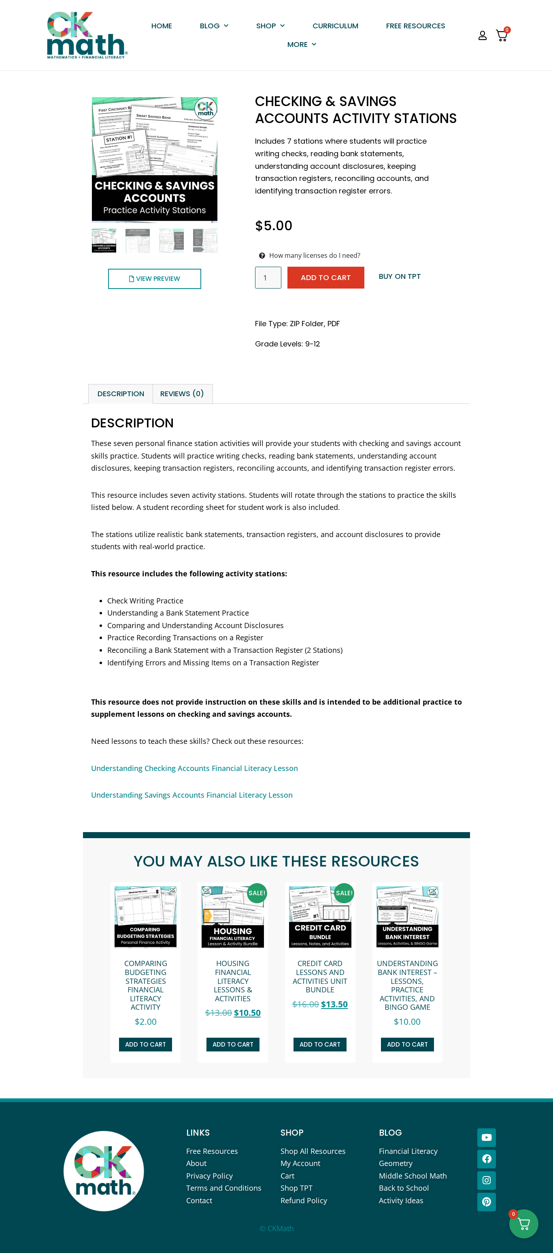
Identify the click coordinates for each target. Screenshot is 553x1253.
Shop (266, 26)
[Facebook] (486, 1159)
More (297, 44)
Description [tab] (121, 394)
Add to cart (326, 277)
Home (161, 26)
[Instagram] (486, 1180)
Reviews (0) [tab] (182, 394)
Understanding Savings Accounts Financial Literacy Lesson (192, 795)
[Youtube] (486, 1137)
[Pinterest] (486, 1202)
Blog (210, 26)
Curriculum (335, 26)
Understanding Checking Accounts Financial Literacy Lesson (194, 768)
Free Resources (415, 26)
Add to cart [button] (145, 1044)
